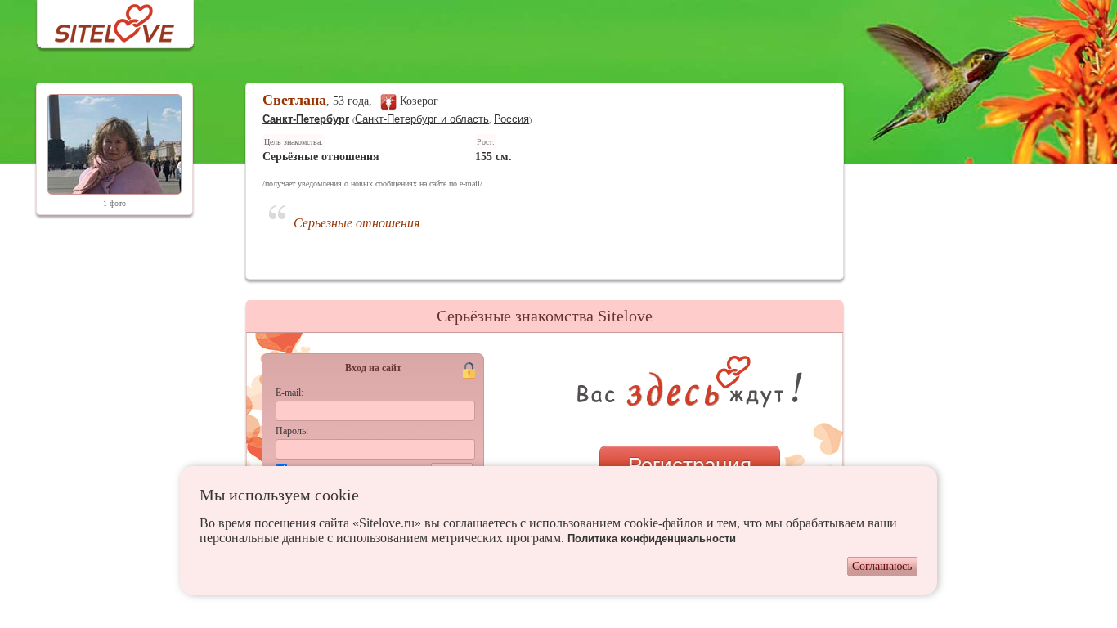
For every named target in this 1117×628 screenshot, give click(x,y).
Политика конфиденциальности (651, 538)
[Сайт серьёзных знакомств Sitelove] (102, 19)
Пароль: (292, 431)
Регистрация (689, 465)
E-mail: (289, 392)
